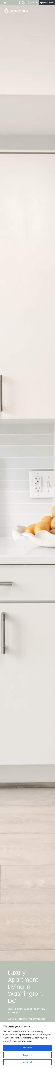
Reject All (27, 1062)
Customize (27, 1055)
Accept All (27, 1047)
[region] (27, 1045)
